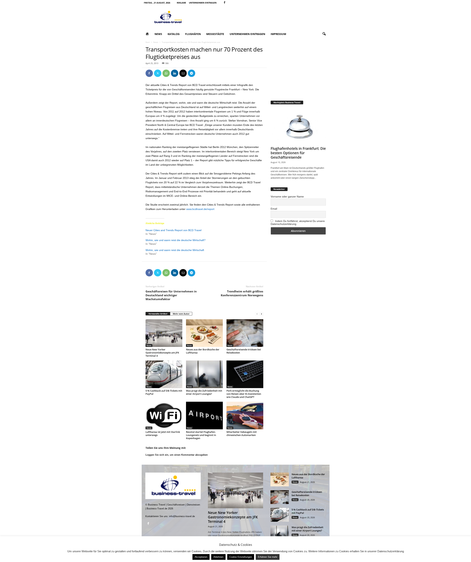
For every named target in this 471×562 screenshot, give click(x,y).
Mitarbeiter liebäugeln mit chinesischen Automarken (241, 433)
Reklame (181, 2)
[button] (324, 34)
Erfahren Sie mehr (267, 557)
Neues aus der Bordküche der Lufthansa (202, 351)
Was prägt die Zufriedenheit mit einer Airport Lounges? (204, 392)
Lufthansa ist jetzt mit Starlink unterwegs (163, 433)
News (158, 34)
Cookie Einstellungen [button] (240, 557)
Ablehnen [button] (218, 557)
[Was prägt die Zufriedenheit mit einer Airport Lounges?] (204, 374)
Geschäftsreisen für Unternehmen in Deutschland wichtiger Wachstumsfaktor (171, 295)
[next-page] (261, 314)
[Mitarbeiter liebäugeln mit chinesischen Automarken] (244, 415)
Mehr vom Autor (181, 313)
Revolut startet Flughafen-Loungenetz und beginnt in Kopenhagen (201, 435)
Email (274, 208)
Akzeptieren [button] (201, 557)
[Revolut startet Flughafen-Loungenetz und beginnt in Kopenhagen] (204, 415)
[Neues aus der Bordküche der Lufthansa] (204, 333)
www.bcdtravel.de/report (200, 209)
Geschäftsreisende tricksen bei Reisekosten (243, 351)
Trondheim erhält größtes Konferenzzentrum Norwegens (242, 293)
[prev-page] (257, 314)
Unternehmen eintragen (203, 2)
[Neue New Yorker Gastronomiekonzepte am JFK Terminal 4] (164, 333)
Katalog (174, 34)
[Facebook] (224, 2)
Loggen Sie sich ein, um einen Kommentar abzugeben (177, 454)
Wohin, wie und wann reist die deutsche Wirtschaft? (176, 240)
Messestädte (215, 34)
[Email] (183, 73)
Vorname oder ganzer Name (287, 196)
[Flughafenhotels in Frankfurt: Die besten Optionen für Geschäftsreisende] (298, 126)
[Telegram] (191, 73)
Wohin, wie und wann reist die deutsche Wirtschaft (175, 250)
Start (148, 42)
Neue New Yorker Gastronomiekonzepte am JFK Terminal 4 (162, 352)
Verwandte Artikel (157, 313)
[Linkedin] (174, 73)
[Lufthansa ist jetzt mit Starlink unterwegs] (164, 415)
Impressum (278, 34)
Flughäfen (193, 34)
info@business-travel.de (182, 516)
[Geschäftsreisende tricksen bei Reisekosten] (244, 333)
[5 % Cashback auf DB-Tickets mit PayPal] (164, 374)
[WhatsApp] (166, 73)
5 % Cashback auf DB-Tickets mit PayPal (164, 392)
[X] (157, 73)
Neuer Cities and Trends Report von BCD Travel (173, 230)
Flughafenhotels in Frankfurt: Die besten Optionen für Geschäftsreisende (298, 153)
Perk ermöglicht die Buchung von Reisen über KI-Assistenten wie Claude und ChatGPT (243, 394)
